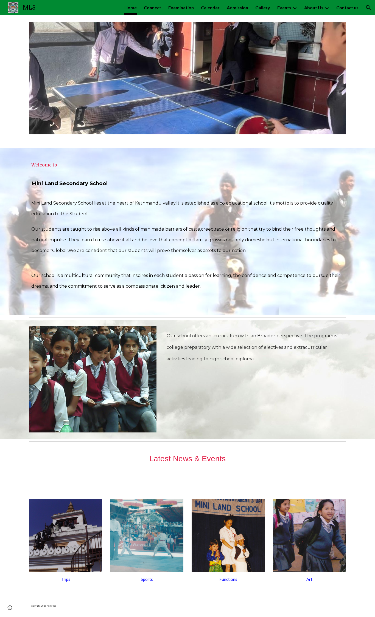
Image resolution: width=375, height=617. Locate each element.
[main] (187, 231)
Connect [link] (152, 7)
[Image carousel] (187, 81)
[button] (368, 7)
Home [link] (130, 7)
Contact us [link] (347, 7)
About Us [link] (313, 7)
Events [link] (284, 7)
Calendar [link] (210, 7)
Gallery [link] (262, 7)
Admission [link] (237, 7)
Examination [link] (181, 7)
